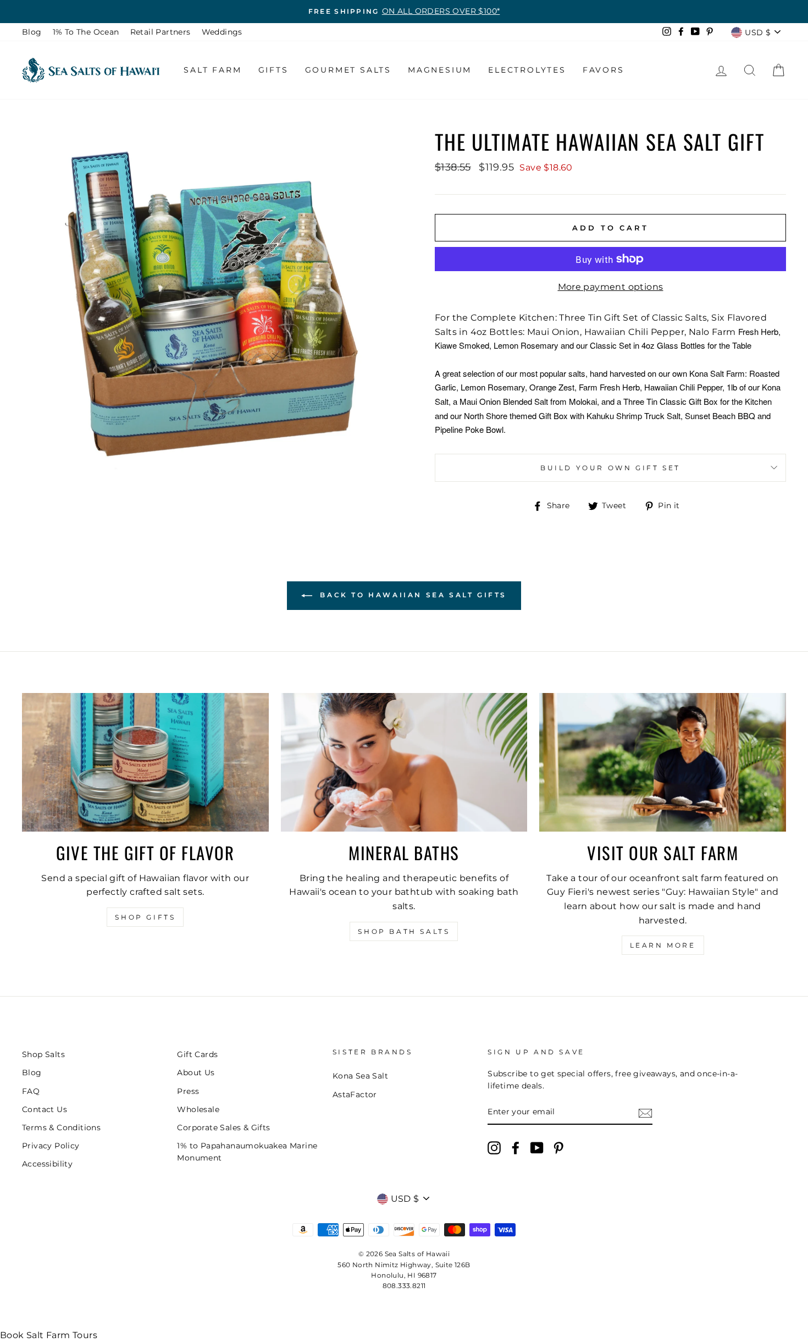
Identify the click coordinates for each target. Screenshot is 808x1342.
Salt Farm (212, 70)
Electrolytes (527, 70)
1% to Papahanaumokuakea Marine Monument (247, 1151)
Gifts (273, 70)
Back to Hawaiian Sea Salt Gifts (412, 595)
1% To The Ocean (86, 32)
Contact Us (44, 1109)
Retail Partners (160, 32)
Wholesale (198, 1109)
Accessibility (47, 1163)
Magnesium (440, 70)
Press (188, 1091)
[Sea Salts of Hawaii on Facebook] (515, 1147)
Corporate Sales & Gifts (223, 1127)
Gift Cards (197, 1054)
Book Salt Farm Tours (48, 1335)
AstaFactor (355, 1094)
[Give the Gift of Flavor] (145, 762)
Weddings (222, 32)
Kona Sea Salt (360, 1075)
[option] (404, 12)
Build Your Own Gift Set (610, 468)
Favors (603, 70)
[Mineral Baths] (404, 762)
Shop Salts (43, 1054)
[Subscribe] (645, 1113)
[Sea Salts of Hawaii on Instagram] (494, 1147)
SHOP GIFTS (145, 917)
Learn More (663, 945)
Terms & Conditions (61, 1127)
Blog (32, 32)
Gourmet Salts (348, 70)
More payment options (610, 287)
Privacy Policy (51, 1145)
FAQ (31, 1091)
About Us (195, 1072)
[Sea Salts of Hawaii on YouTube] (537, 1147)
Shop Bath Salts (404, 931)
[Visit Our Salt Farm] (662, 762)
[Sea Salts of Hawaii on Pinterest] (558, 1147)
